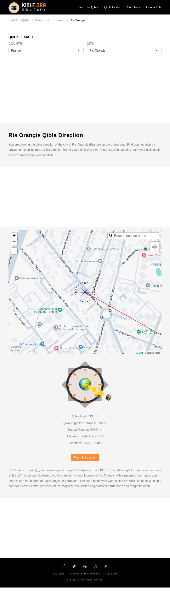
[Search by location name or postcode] (111, 236)
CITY (90, 43)
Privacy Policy (92, 573)
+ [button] (14, 235)
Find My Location (85, 457)
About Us (74, 573)
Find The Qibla (88, 7)
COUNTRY (16, 43)
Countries (133, 7)
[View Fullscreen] (14, 251)
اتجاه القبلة (58, 573)
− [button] (14, 241)
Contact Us (154, 7)
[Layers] (154, 246)
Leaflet (139, 352)
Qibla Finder (112, 7)
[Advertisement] (85, 93)
